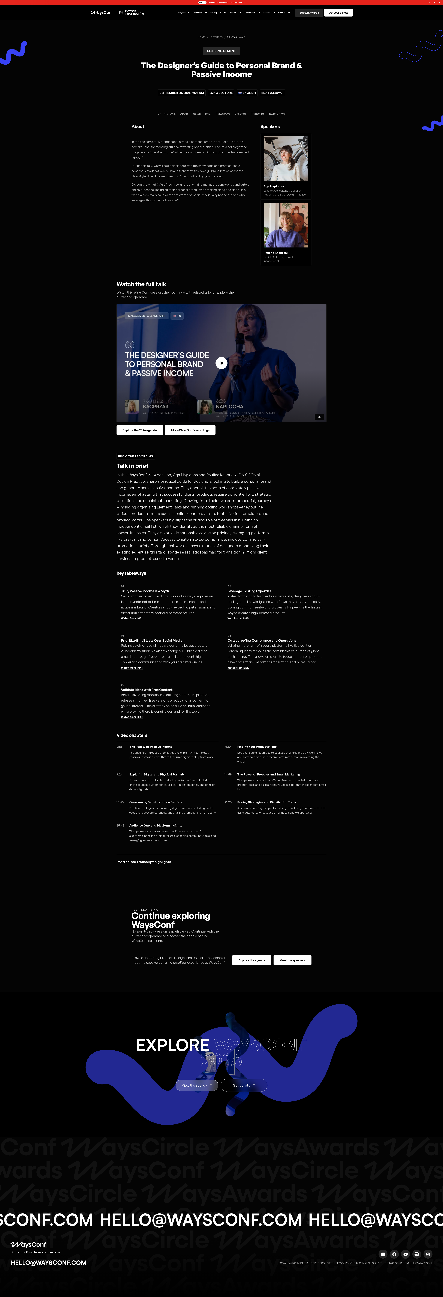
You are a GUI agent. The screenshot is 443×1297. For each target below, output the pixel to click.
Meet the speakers (292, 960)
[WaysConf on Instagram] (428, 1254)
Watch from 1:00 (131, 618)
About (184, 113)
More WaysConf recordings (190, 430)
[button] (184, 12)
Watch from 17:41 (132, 667)
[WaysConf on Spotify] (416, 1254)
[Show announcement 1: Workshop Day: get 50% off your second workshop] (429, 2)
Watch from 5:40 (238, 618)
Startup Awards (309, 12)
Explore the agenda (251, 960)
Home (201, 37)
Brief (208, 113)
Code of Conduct (322, 1263)
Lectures (216, 37)
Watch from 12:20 (238, 667)
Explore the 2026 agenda (140, 430)
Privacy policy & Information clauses (359, 1263)
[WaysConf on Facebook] (394, 1254)
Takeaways (223, 113)
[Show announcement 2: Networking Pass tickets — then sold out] (434, 2)
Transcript (257, 113)
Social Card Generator (293, 1263)
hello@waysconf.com (48, 1262)
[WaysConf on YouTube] (405, 1254)
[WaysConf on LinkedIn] (383, 1254)
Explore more (277, 113)
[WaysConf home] (101, 12)
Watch (197, 113)
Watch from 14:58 (132, 717)
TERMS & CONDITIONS (397, 1263)
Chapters (240, 113)
